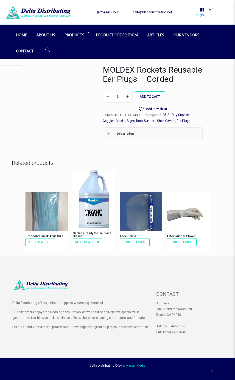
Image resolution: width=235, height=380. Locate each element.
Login (199, 15)
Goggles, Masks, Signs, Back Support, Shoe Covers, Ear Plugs (146, 121)
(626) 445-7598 (108, 12)
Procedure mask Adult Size (44, 236)
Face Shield (128, 236)
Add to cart (150, 97)
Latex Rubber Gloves (181, 236)
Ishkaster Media (134, 365)
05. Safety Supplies (176, 115)
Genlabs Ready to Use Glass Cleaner (92, 234)
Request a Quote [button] (40, 242)
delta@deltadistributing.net (152, 12)
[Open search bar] (47, 50)
